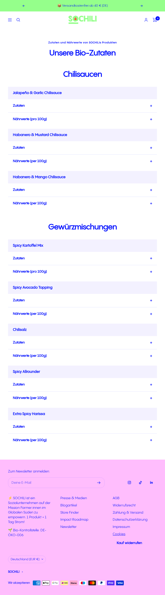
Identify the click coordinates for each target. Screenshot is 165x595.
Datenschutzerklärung (130, 519)
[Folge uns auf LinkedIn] (151, 482)
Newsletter (68, 527)
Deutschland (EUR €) (25, 559)
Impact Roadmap (74, 519)
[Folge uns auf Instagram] (129, 482)
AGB (116, 498)
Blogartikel (68, 505)
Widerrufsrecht (124, 505)
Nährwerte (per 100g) (30, 161)
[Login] (146, 19)
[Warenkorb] (155, 20)
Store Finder (69, 512)
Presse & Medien (73, 498)
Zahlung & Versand (128, 512)
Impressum (121, 527)
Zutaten (19, 105)
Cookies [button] (119, 534)
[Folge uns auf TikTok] (140, 482)
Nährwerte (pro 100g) (30, 119)
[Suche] (18, 20)
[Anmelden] (99, 482)
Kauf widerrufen (129, 543)
